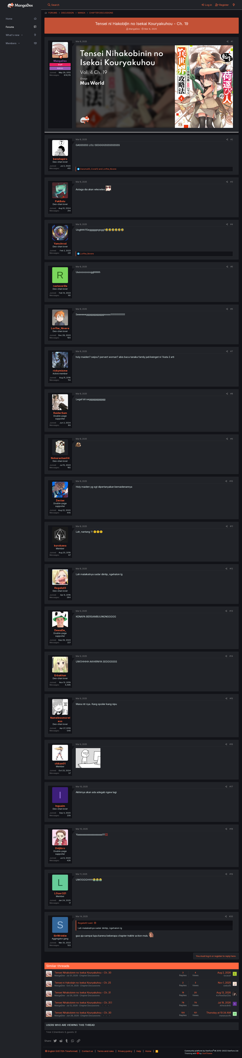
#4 (231, 224)
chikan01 (60, 763)
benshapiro (60, 158)
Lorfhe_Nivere (60, 328)
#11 (231, 526)
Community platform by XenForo (212, 1051)
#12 (231, 568)
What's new (12, 35)
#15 (231, 698)
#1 (232, 41)
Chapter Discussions (89, 975)
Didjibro (60, 848)
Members (11, 43)
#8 (231, 393)
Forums (10, 27)
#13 (231, 611)
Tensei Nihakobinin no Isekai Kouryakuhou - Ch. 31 (82, 992)
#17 (231, 786)
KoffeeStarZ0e (223, 995)
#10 (231, 481)
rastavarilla (60, 285)
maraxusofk (225, 1015)
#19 (231, 874)
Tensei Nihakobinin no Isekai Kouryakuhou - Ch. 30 (82, 972)
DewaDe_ (60, 630)
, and (98, 169)
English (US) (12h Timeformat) (62, 1051)
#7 (231, 351)
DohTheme (207, 1053)
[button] (22, 35)
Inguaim (60, 805)
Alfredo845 (225, 1005)
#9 (231, 439)
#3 (231, 182)
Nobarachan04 (60, 458)
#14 (231, 656)
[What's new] (233, 5)
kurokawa (60, 545)
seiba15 (227, 985)
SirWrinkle (60, 935)
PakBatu (60, 201)
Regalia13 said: (85, 923)
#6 (231, 309)
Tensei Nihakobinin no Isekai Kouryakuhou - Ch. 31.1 (83, 1002)
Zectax (60, 500)
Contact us (87, 1051)
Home (9, 18)
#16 (231, 744)
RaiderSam (60, 413)
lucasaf (227, 975)
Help (138, 1051)
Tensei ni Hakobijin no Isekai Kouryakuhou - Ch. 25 (82, 982)
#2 (231, 139)
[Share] (228, 41)
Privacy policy (125, 1051)
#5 (231, 266)
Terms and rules (105, 1051)
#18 (231, 829)
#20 (231, 916)
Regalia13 (60, 587)
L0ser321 (60, 893)
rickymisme (60, 370)
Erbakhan (60, 675)
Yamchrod (60, 243)
